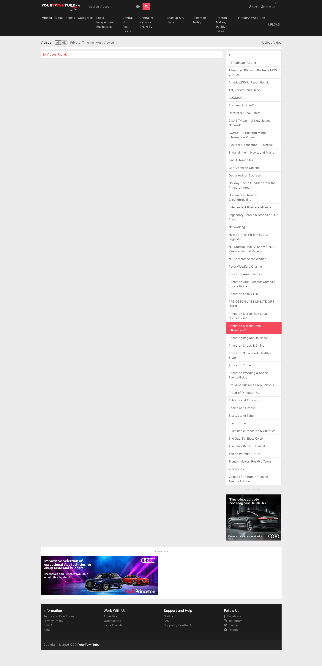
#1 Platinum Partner (242, 62)
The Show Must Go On (244, 454)
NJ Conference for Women (247, 259)
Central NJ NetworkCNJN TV (146, 22)
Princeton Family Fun (243, 294)
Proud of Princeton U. (244, 392)
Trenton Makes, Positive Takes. (250, 461)
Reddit (232, 630)
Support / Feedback (178, 625)
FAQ (166, 621)
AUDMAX (235, 98)
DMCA (48, 625)
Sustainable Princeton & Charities (252, 431)
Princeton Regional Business (248, 338)
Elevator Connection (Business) (251, 145)
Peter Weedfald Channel (246, 266)
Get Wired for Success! (245, 175)
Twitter (233, 625)
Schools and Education (245, 400)
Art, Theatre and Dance (245, 90)
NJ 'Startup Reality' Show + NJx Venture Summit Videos (251, 249)
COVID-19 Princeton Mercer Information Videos (248, 135)
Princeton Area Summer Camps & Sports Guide (252, 284)
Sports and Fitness (242, 408)
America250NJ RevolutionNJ (249, 82)
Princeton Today (199, 20)
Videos (47, 18)
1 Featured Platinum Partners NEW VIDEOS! (253, 72)
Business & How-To (242, 105)
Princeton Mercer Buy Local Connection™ (248, 316)
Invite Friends (113, 625)
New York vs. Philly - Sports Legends (248, 237)
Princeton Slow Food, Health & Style (250, 355)
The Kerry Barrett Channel (247, 446)
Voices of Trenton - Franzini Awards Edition (248, 479)
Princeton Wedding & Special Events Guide (249, 375)
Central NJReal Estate (127, 24)
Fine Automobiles (241, 160)
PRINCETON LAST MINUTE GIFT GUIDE (251, 304)
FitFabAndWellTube (251, 18)
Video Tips (236, 469)
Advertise (110, 616)
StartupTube (237, 423)
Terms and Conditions (58, 616)
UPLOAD (274, 24)
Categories (85, 18)
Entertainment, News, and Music (251, 152)
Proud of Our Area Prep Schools (251, 385)
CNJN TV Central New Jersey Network (250, 123)
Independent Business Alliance (250, 207)
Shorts (70, 18)
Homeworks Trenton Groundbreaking (243, 197)
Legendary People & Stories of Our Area (253, 217)
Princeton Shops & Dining (246, 345)
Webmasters (112, 621)
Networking (237, 227)
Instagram (234, 621)
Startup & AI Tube (175, 20)
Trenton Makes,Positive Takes (221, 24)
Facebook (233, 616)
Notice (168, 616)
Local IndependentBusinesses (105, 22)
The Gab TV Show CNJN (246, 438)
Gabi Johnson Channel (244, 168)
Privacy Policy (53, 621)
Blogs (59, 18)
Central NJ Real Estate (245, 113)
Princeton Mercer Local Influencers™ (245, 328)
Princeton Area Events (244, 274)
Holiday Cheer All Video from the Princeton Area (252, 185)
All (230, 55)
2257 (47, 630)
